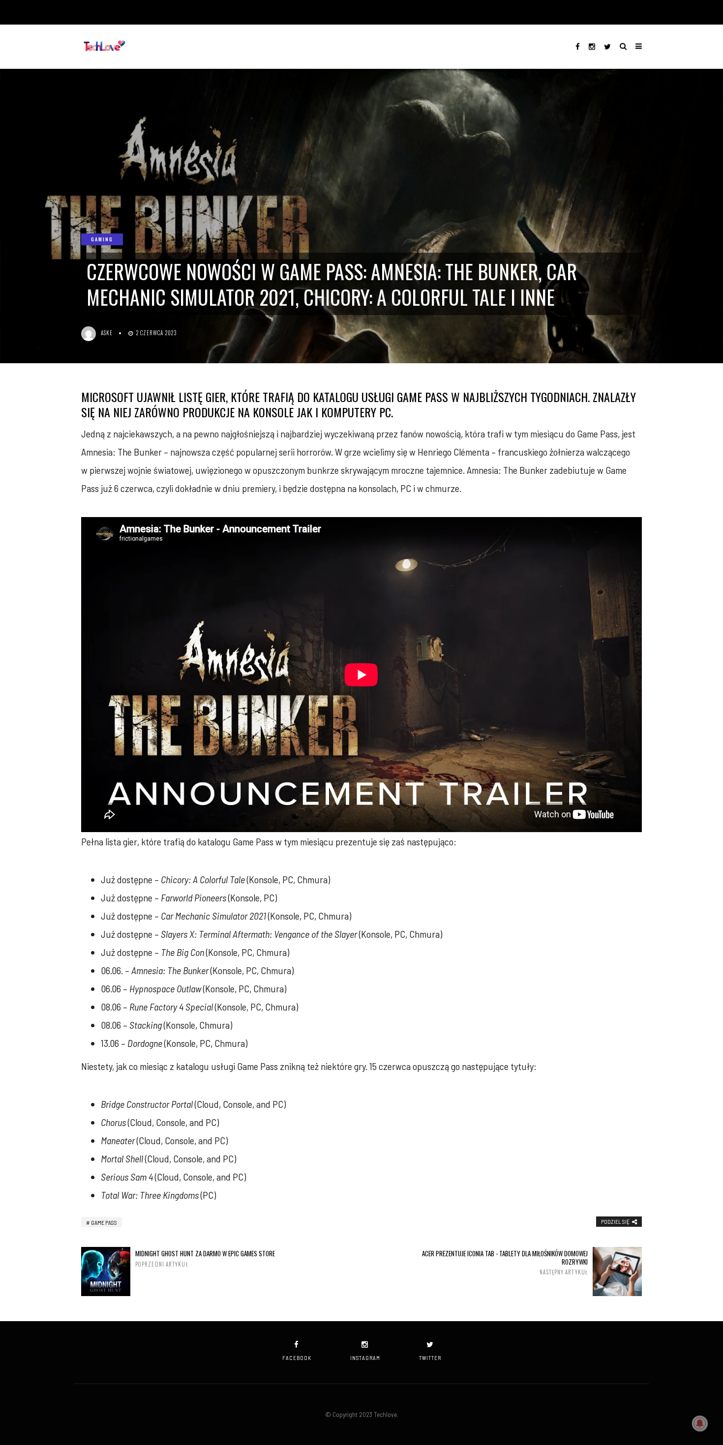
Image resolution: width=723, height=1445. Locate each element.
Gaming (102, 239)
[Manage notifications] (700, 1423)
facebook (296, 1358)
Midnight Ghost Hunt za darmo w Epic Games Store (205, 1258)
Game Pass (104, 1222)
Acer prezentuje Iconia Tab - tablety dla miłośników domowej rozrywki (505, 1262)
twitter (430, 1358)
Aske (107, 333)
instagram (365, 1358)
